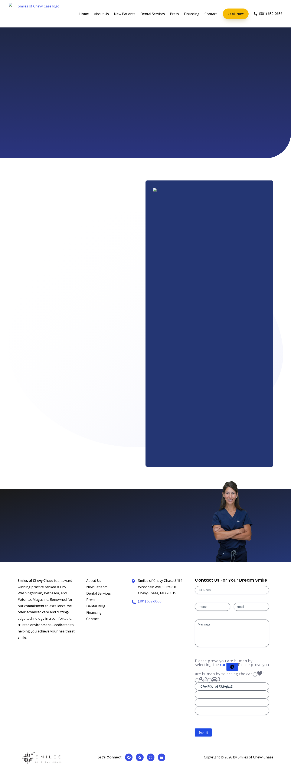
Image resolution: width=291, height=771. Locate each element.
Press (174, 13)
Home (84, 13)
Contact (211, 13)
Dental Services (152, 13)
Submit (203, 732)
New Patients (124, 13)
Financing (191, 13)
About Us (101, 13)
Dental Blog (95, 606)
